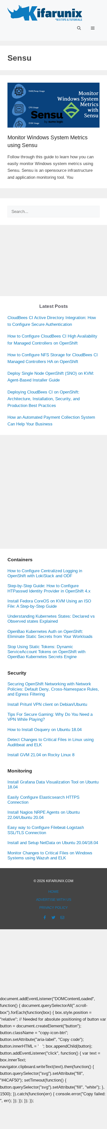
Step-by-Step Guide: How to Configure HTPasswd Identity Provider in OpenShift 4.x (49, 588)
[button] (79, 28)
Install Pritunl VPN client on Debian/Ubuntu (47, 704)
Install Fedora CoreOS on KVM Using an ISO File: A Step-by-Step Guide (49, 603)
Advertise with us (53, 900)
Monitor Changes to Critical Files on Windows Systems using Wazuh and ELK (49, 855)
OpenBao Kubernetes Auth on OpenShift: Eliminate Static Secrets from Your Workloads (50, 634)
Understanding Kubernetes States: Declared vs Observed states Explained (51, 619)
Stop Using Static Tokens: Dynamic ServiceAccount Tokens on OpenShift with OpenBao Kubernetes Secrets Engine (46, 651)
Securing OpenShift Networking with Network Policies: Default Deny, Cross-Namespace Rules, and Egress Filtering (53, 689)
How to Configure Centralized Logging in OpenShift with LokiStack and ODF (44, 573)
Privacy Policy (53, 908)
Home (53, 892)
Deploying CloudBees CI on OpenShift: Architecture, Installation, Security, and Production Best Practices (43, 399)
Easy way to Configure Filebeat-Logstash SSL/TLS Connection (45, 830)
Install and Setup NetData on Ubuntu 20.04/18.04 (52, 842)
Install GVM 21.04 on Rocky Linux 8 (40, 755)
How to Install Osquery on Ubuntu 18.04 (44, 729)
